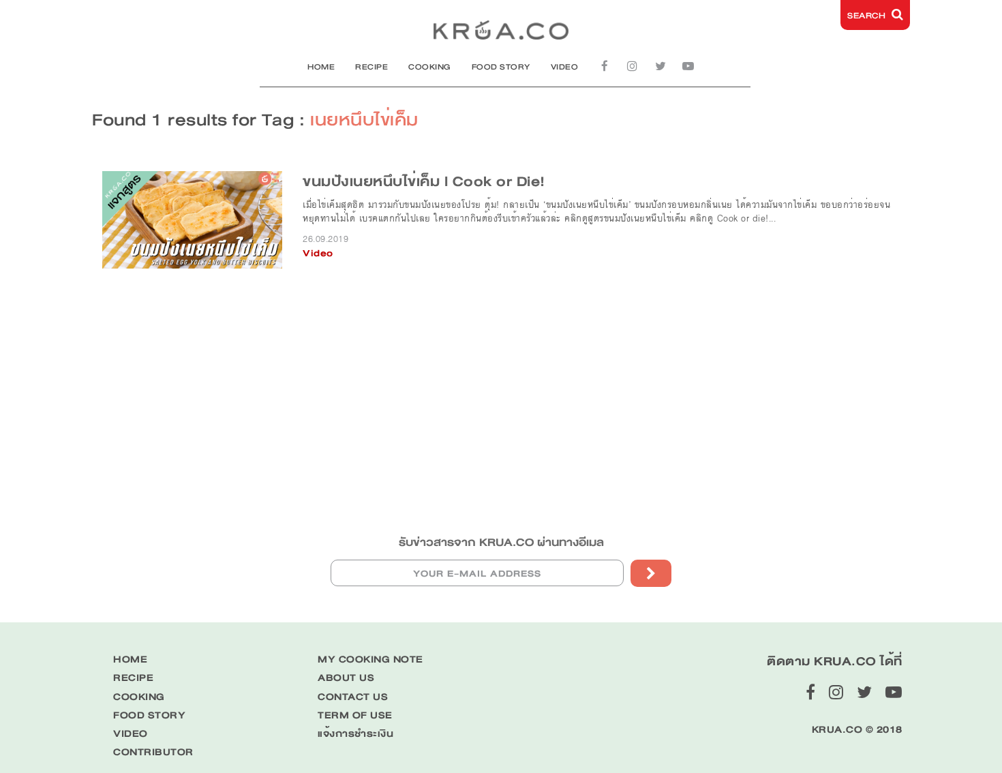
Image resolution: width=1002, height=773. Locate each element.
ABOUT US (346, 677)
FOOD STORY (501, 67)
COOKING (429, 67)
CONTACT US (353, 697)
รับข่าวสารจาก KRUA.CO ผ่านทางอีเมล (501, 542)
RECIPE (371, 67)
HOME (321, 67)
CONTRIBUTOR (153, 752)
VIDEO (565, 67)
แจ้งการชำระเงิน (355, 733)
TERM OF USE (355, 715)
